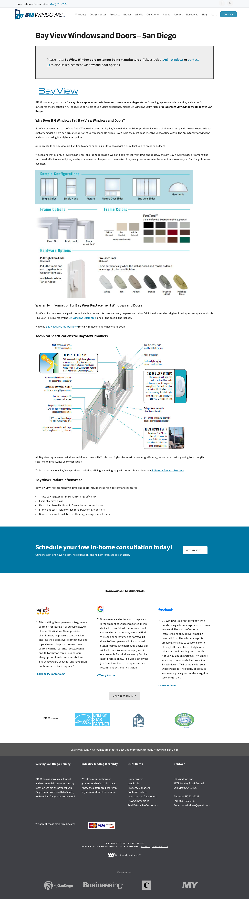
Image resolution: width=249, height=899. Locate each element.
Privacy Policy (160, 846)
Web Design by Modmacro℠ (128, 855)
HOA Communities (138, 800)
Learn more (109, 792)
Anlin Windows (173, 60)
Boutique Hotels (137, 792)
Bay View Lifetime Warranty (62, 326)
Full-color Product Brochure (168, 470)
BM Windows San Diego (40, 14)
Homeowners (135, 779)
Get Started (193, 550)
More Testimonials (124, 696)
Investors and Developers (142, 796)
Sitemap (145, 846)
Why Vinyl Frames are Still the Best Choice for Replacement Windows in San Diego (131, 749)
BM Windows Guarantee (82, 317)
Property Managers (139, 787)
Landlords (133, 783)
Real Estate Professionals (143, 805)
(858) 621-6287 (58, 4)
